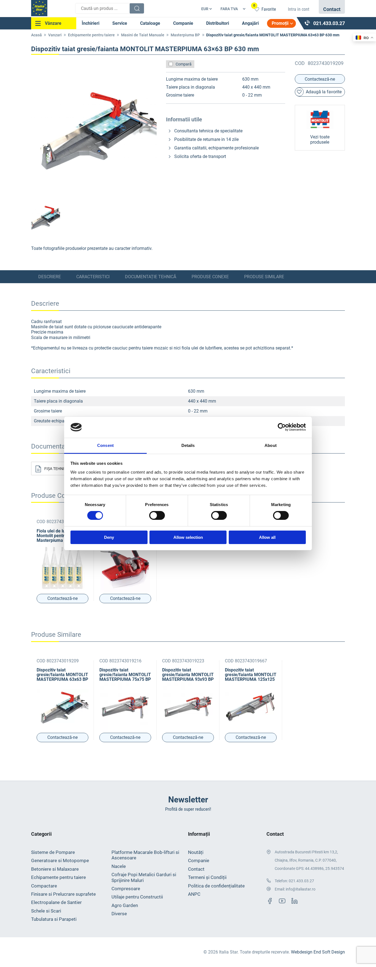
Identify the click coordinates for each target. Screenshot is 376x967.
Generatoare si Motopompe (60, 860)
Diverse (119, 913)
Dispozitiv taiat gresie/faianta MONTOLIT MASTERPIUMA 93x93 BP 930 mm (188, 674)
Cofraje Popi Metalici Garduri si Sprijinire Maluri (143, 877)
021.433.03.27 (301, 881)
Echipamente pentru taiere (91, 35)
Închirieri (90, 23)
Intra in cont (298, 9)
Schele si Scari (46, 911)
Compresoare (125, 888)
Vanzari (55, 35)
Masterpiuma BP (185, 35)
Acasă (36, 35)
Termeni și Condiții (207, 877)
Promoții (280, 23)
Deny (109, 537)
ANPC (194, 894)
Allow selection (188, 537)
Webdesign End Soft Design (318, 952)
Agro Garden (124, 905)
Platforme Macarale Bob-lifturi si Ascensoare (145, 855)
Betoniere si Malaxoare (55, 869)
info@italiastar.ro (300, 889)
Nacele (118, 866)
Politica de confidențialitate (216, 886)
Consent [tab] (105, 445)
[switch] (157, 515)
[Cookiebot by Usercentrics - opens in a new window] (282, 427)
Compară (184, 64)
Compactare (44, 886)
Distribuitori (217, 23)
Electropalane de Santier (56, 902)
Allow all (267, 537)
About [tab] (271, 445)
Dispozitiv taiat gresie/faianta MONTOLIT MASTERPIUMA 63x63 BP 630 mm (62, 674)
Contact (196, 869)
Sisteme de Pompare (53, 852)
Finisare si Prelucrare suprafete (63, 894)
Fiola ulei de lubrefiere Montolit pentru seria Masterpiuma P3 (59, 535)
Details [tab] (188, 445)
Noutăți (195, 852)
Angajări (250, 23)
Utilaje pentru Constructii (137, 897)
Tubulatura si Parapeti (54, 919)
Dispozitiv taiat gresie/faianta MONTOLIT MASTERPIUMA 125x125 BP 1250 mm (250, 674)
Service (119, 23)
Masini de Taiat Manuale (142, 35)
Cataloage (150, 23)
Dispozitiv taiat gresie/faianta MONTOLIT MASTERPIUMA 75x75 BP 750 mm (125, 674)
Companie (183, 23)
